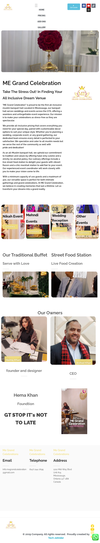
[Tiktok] (93, 6)
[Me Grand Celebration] (8, 8)
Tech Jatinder (56, 537)
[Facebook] (84, 6)
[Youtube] (89, 6)
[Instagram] (89, 10)
